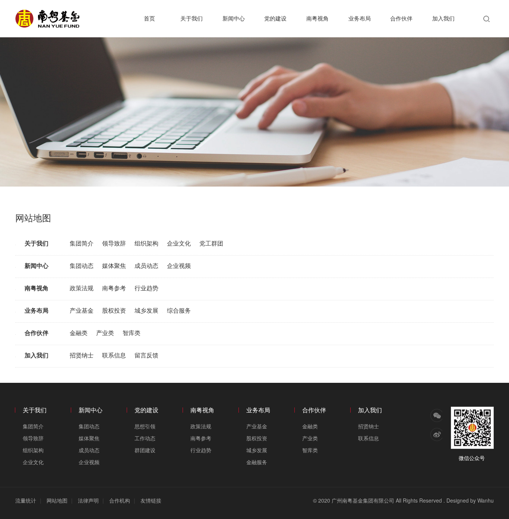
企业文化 (179, 243)
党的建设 (275, 18)
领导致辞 (114, 243)
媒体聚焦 (114, 265)
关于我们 (191, 18)
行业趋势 (146, 288)
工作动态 (145, 438)
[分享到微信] (436, 415)
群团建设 (145, 450)
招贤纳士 (82, 355)
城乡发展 (146, 310)
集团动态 (82, 265)
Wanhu (485, 500)
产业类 (105, 332)
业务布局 (359, 18)
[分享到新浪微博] (436, 434)
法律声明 (88, 500)
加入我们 (443, 18)
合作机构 (119, 500)
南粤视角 (317, 18)
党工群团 (211, 243)
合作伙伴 (401, 18)
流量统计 (25, 500)
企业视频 (179, 265)
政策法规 (82, 288)
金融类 (79, 332)
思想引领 (145, 426)
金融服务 (256, 462)
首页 (149, 18)
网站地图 (57, 500)
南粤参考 (114, 288)
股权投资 (114, 310)
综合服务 (179, 310)
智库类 (131, 332)
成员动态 (146, 265)
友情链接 (150, 500)
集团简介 (82, 243)
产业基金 (82, 310)
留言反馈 (146, 355)
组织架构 (146, 243)
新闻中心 (233, 18)
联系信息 (114, 355)
